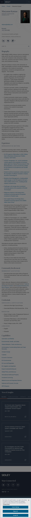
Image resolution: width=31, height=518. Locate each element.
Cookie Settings (15, 507)
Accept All (15, 515)
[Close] (28, 500)
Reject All (15, 511)
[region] (15, 508)
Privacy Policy (14, 504)
